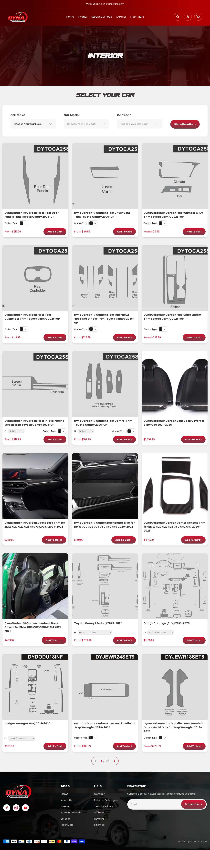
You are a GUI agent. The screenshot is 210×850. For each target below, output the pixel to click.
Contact (99, 794)
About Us (66, 800)
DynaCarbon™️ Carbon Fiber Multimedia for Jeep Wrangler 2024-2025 (105, 725)
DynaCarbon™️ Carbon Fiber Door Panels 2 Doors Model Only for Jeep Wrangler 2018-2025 (173, 727)
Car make (17, 115)
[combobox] (33, 124)
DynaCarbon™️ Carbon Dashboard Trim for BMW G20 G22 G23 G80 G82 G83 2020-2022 (104, 525)
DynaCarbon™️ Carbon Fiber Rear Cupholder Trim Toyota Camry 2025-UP (32, 317)
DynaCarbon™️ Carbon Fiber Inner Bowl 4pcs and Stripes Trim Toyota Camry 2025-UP (104, 319)
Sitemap (99, 824)
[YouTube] (25, 807)
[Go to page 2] (114, 761)
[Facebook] (6, 807)
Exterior (121, 17)
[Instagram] (16, 807)
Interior (82, 17)
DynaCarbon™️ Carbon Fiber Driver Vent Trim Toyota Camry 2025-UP (102, 215)
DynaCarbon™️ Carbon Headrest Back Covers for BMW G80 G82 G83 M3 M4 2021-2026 (33, 627)
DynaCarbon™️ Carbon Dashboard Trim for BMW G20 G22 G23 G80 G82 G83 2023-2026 (34, 525)
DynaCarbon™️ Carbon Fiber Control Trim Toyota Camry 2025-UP (103, 423)
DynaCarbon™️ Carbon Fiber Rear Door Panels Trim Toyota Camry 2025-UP (31, 215)
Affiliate (99, 812)
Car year (124, 115)
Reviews (99, 818)
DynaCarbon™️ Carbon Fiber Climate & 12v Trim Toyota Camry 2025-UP (173, 215)
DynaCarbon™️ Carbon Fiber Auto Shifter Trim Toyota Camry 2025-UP (172, 317)
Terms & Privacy (104, 806)
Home (70, 17)
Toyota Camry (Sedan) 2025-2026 (98, 623)
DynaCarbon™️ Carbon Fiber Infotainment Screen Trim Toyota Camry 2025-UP (34, 423)
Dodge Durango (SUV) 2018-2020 (27, 723)
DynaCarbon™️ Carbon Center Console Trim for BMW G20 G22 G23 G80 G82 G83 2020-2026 (174, 527)
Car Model (72, 115)
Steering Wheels (101, 17)
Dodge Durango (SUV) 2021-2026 (167, 623)
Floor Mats (137, 17)
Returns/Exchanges (106, 800)
